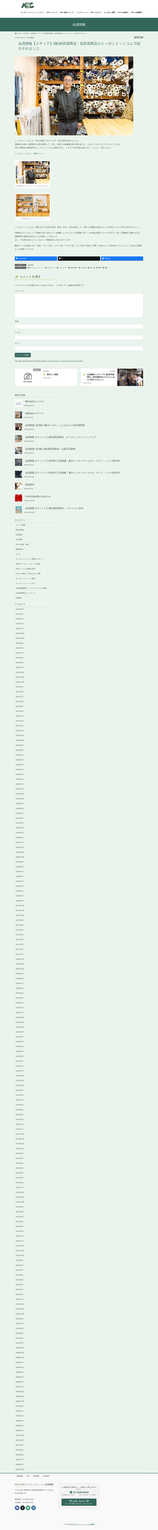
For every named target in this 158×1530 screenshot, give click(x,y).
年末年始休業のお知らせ (38, 496)
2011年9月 (19, 1260)
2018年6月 (19, 876)
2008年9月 (19, 1406)
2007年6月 (19, 1450)
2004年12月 (20, 1469)
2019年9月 (19, 803)
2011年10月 (20, 1255)
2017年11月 (20, 910)
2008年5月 (19, 1421)
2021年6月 (19, 701)
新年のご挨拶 (52, 374)
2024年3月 (19, 609)
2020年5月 (19, 765)
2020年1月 (19, 784)
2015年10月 (20, 1027)
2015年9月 (19, 1032)
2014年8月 (19, 1095)
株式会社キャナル (34, 401)
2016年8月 (19, 978)
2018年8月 (19, 867)
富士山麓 (92, 268)
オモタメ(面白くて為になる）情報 (28, 574)
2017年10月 (20, 915)
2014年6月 (19, 1105)
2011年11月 (20, 1251)
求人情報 (19, 539)
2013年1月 (19, 1187)
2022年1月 (19, 667)
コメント (20, 291)
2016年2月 (19, 1008)
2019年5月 (19, 823)
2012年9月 (19, 1207)
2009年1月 (19, 1387)
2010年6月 (19, 1328)
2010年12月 (20, 1304)
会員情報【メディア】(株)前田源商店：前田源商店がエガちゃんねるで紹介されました (101, 377)
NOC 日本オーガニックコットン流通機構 (81, 1524)
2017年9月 (19, 920)
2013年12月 (20, 1134)
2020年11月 (20, 735)
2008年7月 (19, 1411)
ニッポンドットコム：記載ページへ (29, 153)
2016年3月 (19, 1003)
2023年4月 (19, 614)
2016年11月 (20, 964)
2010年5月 (19, 1333)
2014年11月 (20, 1080)
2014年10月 (20, 1085)
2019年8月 (19, 808)
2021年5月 (19, 706)
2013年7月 (19, 1158)
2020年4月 (19, 769)
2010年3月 (19, 1338)
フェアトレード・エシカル (25, 583)
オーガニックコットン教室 (25, 578)
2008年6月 (19, 1416)
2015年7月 (19, 1042)
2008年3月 (19, 1430)
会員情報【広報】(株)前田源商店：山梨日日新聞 (50, 449)
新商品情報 (20, 530)
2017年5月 (19, 935)
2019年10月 (20, 799)
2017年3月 (19, 944)
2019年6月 (19, 818)
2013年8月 (19, 1153)
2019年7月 (19, 813)
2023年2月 (19, 624)
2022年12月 (20, 633)
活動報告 (36, 1476)
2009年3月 (19, 1377)
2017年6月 (19, 930)
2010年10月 (20, 1314)
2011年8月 (19, 1265)
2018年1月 (19, 901)
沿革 (28, 1476)
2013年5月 (19, 1168)
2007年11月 (20, 1440)
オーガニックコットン (37, 268)
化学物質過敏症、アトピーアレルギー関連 (31, 588)
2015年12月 (20, 1017)
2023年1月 (19, 628)
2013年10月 (20, 1144)
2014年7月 (19, 1100)
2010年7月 (19, 1323)
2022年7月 (19, 653)
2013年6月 (19, 1163)
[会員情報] (130, 377)
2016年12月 (20, 959)
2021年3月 (19, 716)
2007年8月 (19, 1445)
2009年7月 (19, 1362)
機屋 (99, 268)
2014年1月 (19, 1129)
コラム (18, 554)
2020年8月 (19, 750)
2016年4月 (19, 998)
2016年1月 (19, 1012)
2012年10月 (20, 1202)
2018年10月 (20, 857)
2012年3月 (19, 1231)
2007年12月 (20, 1435)
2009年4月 (19, 1372)
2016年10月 (20, 969)
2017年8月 (19, 925)
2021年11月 (20, 677)
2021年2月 (19, 721)
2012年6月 (19, 1217)
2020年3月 (19, 774)
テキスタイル (51, 268)
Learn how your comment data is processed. (65, 361)
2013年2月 (19, 1183)
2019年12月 (20, 789)
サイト (17, 344)
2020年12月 (20, 731)
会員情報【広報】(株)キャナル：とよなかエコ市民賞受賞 (55, 425)
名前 (17, 321)
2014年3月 (19, 1119)
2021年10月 (20, 682)
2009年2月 (19, 1382)
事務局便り (20, 549)
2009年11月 (20, 1353)
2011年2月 (19, 1294)
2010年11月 (20, 1309)
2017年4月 (19, 939)
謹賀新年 (29, 484)
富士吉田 (83, 268)
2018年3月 (19, 891)
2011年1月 (19, 1299)
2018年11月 (20, 852)
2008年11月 (20, 1396)
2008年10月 (20, 1401)
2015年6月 (19, 1046)
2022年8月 (19, 648)
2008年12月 (20, 1391)
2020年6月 (19, 760)
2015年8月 (19, 1037)
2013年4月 (19, 1173)
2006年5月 (19, 1464)
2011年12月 (20, 1246)
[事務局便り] (28, 377)
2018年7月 (19, 871)
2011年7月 (19, 1270)
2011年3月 (19, 1289)
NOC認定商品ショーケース (25, 593)
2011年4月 (19, 1285)
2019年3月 (19, 833)
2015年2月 (19, 1066)
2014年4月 (19, 1115)
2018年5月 (19, 881)
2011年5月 (19, 1280)
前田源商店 (73, 268)
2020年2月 (19, 779)
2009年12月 (20, 1348)
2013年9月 (19, 1148)
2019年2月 (19, 837)
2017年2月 (19, 949)
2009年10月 (20, 1357)
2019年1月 (19, 842)
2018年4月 (19, 886)
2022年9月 (19, 643)
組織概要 (20, 1476)
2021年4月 (19, 711)
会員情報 (139, 37)
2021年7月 (19, 697)
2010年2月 (19, 1343)
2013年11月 (20, 1139)
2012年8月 (19, 1212)
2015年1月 (19, 1071)
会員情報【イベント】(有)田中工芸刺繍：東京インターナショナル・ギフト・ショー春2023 (72, 461)
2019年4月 (19, 828)
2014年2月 (19, 1124)
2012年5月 (19, 1221)
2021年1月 (19, 726)
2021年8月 (19, 692)
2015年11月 (20, 1022)
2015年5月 (19, 1051)
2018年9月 (19, 862)
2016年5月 (19, 993)
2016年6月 (19, 988)
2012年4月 (19, 1226)
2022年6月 (19, 658)
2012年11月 (20, 1197)
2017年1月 (19, 954)
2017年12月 (20, 906)
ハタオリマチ (63, 268)
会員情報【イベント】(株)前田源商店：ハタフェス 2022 (54, 508)
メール (17, 332)
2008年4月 (19, 1426)
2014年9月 (19, 1090)
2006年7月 (19, 1459)
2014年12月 (20, 1076)
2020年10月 (20, 740)
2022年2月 (19, 663)
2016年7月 (19, 983)
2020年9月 (19, 745)
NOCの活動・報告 (22, 544)
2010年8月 (19, 1319)
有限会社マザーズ (34, 413)
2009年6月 (19, 1367)
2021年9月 (19, 687)
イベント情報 (20, 525)
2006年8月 (19, 1455)
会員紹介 (19, 598)
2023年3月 (19, 619)
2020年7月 (19, 755)
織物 (106, 268)
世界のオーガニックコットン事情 (28, 564)
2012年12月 (20, 1192)
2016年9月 (19, 974)
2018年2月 (19, 896)
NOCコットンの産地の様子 (25, 569)
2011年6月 (19, 1275)
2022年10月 (20, 638)
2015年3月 (19, 1061)
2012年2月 (19, 1236)
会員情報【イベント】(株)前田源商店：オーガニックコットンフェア (60, 437)
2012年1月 (19, 1241)
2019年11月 (20, 794)
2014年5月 (19, 1110)
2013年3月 (19, 1178)
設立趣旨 (46, 1476)
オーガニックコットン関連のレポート (29, 559)
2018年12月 (20, 847)
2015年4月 (19, 1056)
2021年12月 (20, 672)
